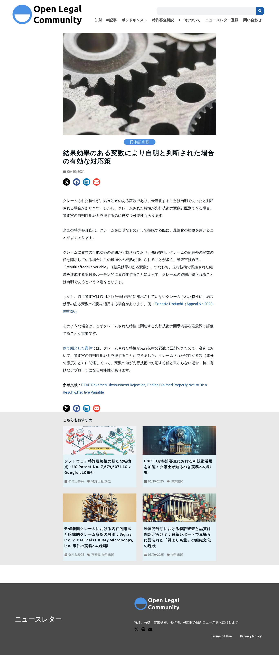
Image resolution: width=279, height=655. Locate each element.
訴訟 (108, 481)
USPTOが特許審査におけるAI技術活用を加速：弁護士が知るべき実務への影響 (178, 467)
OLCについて (190, 20)
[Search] (260, 11)
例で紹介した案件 (77, 348)
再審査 (95, 555)
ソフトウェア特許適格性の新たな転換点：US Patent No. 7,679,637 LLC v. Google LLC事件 (98, 467)
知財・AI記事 (106, 20)
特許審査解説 (163, 20)
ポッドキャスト (134, 20)
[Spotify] (143, 629)
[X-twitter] (136, 629)
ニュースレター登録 (221, 20)
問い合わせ (252, 20)
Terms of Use (221, 636)
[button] (66, 182)
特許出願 (142, 142)
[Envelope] (150, 629)
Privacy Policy (251, 636)
